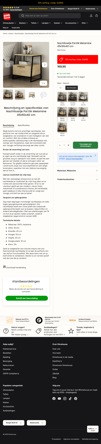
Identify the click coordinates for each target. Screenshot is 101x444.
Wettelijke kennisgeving (90, 439)
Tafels (5, 394)
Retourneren (8, 365)
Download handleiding (16, 267)
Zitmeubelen (8, 390)
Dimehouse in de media (62, 357)
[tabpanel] (26, 194)
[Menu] (97, 427)
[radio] (60, 88)
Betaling (6, 357)
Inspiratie (16, 27)
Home (5, 33)
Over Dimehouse (57, 9)
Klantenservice (9, 349)
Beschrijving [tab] (8, 125)
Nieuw (5, 27)
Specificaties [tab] (24, 125)
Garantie (6, 369)
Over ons (56, 349)
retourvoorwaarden (74, 158)
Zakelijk (55, 373)
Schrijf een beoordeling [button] (27, 298)
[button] (96, 15)
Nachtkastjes (19, 33)
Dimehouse (12, 434)
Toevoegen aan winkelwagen (85, 145)
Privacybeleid (56, 439)
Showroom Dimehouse (38, 9)
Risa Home (61, 50)
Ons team (56, 353)
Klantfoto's (57, 361)
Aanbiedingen (9, 410)
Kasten (10, 33)
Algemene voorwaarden (71, 439)
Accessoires (8, 406)
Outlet (55, 369)
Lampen (6, 398)
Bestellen (7, 353)
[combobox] (50, 15)
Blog (54, 377)
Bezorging (7, 361)
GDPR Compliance (11, 373)
